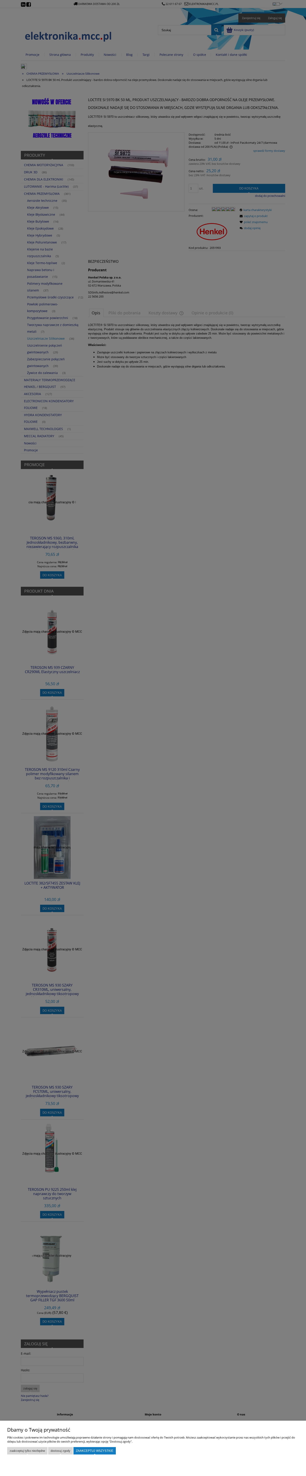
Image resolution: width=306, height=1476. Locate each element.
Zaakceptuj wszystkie (94, 1450)
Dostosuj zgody (60, 1450)
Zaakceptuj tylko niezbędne (27, 1450)
